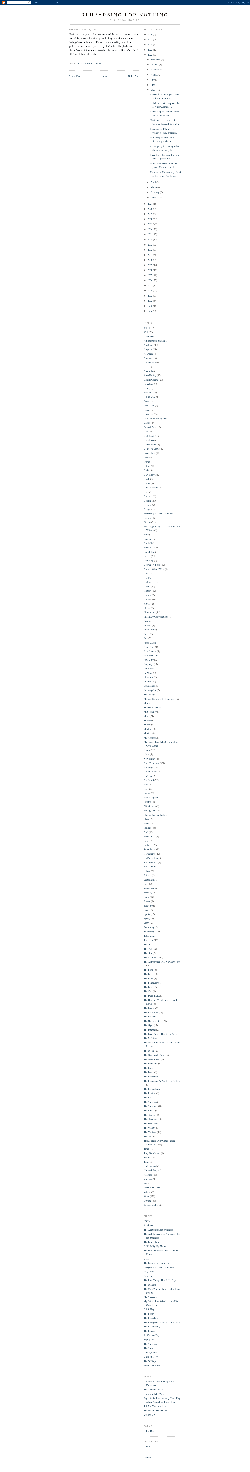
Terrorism (148, 940)
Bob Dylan (149, 405)
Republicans (150, 849)
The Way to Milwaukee (155, 1410)
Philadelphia (150, 806)
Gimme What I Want (154, 569)
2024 (150, 44)
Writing (147, 1200)
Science (147, 875)
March (154, 187)
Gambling (148, 560)
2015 (150, 234)
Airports (148, 349)
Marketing (149, 694)
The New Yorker (152, 1059)
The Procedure (151, 1076)
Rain (146, 840)
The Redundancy (152, 1088)
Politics (147, 827)
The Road (148, 1097)
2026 (150, 34)
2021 (150, 203)
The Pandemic (150, 1063)
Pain (146, 784)
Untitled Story (151, 1170)
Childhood (149, 435)
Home (104, 76)
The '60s (148, 944)
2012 (150, 249)
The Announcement (153, 1389)
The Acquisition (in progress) (158, 1229)
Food (94, 64)
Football (148, 543)
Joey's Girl (149, 646)
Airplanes (148, 345)
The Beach (149, 974)
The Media (149, 1050)
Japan (146, 634)
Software (148, 905)
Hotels (147, 603)
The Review (150, 1093)
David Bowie (150, 474)
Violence (148, 1179)
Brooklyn (84, 64)
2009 (150, 265)
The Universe (150, 1123)
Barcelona (148, 383)
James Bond (150, 629)
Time (146, 1148)
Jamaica (147, 625)
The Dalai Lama (152, 995)
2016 (150, 229)
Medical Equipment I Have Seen (159, 698)
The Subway (150, 1106)
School (147, 871)
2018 (150, 219)
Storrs (147, 922)
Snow (146, 897)
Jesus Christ (150, 642)
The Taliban (149, 1114)
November (156, 59)
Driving (147, 504)
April (153, 182)
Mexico (147, 703)
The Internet (150, 1029)
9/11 (146, 332)
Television (149, 935)
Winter (147, 1192)
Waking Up (149, 1414)
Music (102, 64)
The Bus (148, 987)
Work (146, 1196)
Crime (147, 461)
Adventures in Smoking (155, 340)
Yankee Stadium (152, 1204)
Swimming (149, 927)
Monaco (148, 720)
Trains (147, 1157)
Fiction (147, 522)
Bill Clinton (149, 396)
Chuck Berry (150, 444)
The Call (148, 991)
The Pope (148, 1067)
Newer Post (74, 76)
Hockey (147, 595)
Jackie (147, 620)
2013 (150, 244)
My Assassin (150, 737)
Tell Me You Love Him (155, 1406)
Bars (146, 388)
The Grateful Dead (153, 1021)
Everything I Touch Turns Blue (159, 513)
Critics (147, 466)
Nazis (146, 754)
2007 (150, 275)
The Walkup (150, 1127)
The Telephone (151, 1119)
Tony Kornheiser (152, 1153)
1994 (150, 311)
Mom (146, 716)
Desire (147, 483)
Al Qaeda (148, 353)
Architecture (150, 362)
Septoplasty (149, 879)
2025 (150, 39)
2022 (150, 54)
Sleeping (148, 892)
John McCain (150, 655)
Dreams (147, 496)
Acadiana (148, 336)
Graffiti (147, 577)
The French (149, 1016)
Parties (147, 793)
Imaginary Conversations (156, 616)
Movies (147, 729)
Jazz (146, 638)
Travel (147, 1161)
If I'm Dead (149, 1430)
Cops (146, 457)
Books (147, 409)
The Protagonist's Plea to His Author (162, 1080)
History (147, 590)
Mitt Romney (150, 711)
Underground (150, 1166)
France (147, 556)
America (148, 358)
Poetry (147, 823)
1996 (150, 305)
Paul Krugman (151, 797)
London (147, 681)
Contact (147, 1457)
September (156, 69)
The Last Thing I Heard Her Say (160, 1033)
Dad (146, 470)
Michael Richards (152, 707)
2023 (150, 49)
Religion (148, 845)
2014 (150, 239)
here (148, 1446)
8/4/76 (147, 327)
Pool (146, 832)
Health (147, 586)
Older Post (133, 76)
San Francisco (150, 862)
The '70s (148, 948)
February (155, 192)
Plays (146, 819)
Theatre (147, 1136)
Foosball (148, 538)
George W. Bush (152, 564)
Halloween (149, 582)
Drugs (147, 509)
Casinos (148, 422)
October (155, 64)
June (153, 84)
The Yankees (150, 1132)
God (146, 573)
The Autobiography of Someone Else (162, 961)
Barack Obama (151, 379)
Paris (146, 788)
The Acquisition (152, 957)
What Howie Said (152, 1187)
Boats (146, 401)
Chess (147, 431)
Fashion (147, 518)
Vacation (148, 1174)
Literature (148, 677)
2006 (150, 280)
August (154, 74)
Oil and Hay (150, 771)
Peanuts (147, 801)
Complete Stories (152, 448)
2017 (150, 224)
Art (145, 366)
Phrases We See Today (155, 814)
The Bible (148, 978)
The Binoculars (151, 982)
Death (146, 478)
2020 (150, 208)
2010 (150, 259)
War (146, 1183)
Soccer (147, 901)
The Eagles (149, 1008)
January (155, 197)
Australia (148, 371)
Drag (146, 492)
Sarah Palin (149, 866)
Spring (147, 918)
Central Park (150, 427)
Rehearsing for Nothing (125, 14)
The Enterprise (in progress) (157, 1263)
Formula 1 (149, 547)
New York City (151, 763)
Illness (147, 608)
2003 (150, 295)
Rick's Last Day (152, 858)
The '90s (148, 953)
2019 (150, 213)
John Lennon (150, 651)
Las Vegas (149, 668)
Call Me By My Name (155, 418)
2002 (150, 300)
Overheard (149, 780)
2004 (150, 290)
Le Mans (148, 672)
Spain (146, 909)
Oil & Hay (149, 1309)
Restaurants (149, 853)
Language (148, 664)
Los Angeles (150, 690)
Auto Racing (150, 375)
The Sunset (149, 1110)
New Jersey (149, 758)
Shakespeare (150, 888)
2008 (150, 270)
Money (147, 724)
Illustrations (149, 612)
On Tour (148, 775)
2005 (150, 285)
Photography (150, 810)
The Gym (148, 1025)
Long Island (149, 685)
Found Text (149, 551)
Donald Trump (151, 487)
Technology (149, 931)
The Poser (149, 1072)
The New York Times (154, 1054)
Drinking (148, 500)
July (153, 79)
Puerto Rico (149, 836)
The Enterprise (151, 1012)
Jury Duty (149, 659)
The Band (148, 969)
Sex (145, 883)
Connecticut (149, 453)
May (153, 89)
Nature (147, 750)
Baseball (148, 392)
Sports (147, 914)
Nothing (148, 767)
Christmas (149, 440)
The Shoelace (150, 1101)
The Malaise (150, 1038)
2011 (150, 254)
